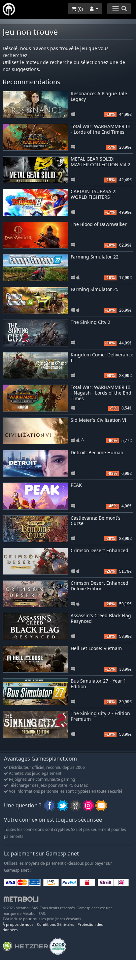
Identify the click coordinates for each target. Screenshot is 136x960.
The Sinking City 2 (90, 322)
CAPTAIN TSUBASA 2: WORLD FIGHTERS (94, 194)
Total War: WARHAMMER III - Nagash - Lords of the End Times (101, 393)
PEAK (76, 485)
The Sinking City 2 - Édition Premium (100, 716)
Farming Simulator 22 (95, 257)
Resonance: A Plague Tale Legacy (99, 96)
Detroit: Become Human (97, 452)
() (79, 9)
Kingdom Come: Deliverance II (102, 357)
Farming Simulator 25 (95, 289)
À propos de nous (18, 924)
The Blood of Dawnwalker (99, 224)
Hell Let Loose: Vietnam (96, 648)
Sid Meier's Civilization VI (98, 420)
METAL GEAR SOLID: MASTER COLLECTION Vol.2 (100, 162)
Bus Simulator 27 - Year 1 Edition (98, 684)
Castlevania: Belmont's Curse (95, 521)
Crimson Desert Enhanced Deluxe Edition (99, 586)
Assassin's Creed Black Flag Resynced (101, 618)
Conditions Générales (55, 924)
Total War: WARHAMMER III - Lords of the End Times (101, 129)
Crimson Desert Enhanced (99, 550)
